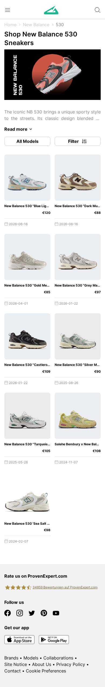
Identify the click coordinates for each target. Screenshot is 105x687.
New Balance (36, 24)
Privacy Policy (70, 664)
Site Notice (15, 664)
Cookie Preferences (46, 670)
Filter (73, 141)
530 (60, 24)
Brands (11, 658)
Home (10, 24)
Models (30, 658)
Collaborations (58, 658)
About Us (41, 664)
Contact (12, 670)
